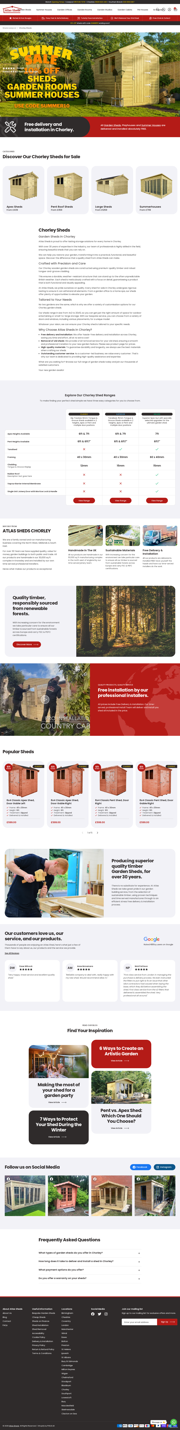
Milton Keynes (68, 1369)
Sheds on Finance (40, 1321)
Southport (67, 1393)
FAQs (5, 1325)
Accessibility (38, 1333)
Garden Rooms (84, 9)
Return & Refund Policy (43, 1349)
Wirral (64, 1333)
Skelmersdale (68, 1409)
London (65, 1325)
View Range (84, 500)
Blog (5, 1317)
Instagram (165, 1167)
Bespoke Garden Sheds (43, 1313)
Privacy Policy (38, 1345)
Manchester (67, 1329)
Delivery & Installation (42, 1341)
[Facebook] (92, 1314)
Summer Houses (44, 9)
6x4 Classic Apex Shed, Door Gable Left (21, 802)
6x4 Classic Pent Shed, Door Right (112, 802)
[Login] (169, 9)
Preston (65, 1345)
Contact (7, 1321)
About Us (7, 1313)
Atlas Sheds (12, 9)
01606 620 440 (101, 2)
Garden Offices (64, 9)
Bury (64, 1401)
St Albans (66, 1357)
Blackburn (66, 1385)
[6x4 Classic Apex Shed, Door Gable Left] (23, 780)
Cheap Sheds (38, 1317)
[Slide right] (97, 833)
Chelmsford (67, 1377)
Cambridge (67, 1365)
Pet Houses (142, 9)
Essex (64, 1337)
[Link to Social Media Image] (25, 1195)
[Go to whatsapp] (173, 1422)
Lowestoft (67, 1397)
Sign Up (164, 1322)
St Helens (66, 1349)
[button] (175, 9)
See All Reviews (12, 953)
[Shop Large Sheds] (112, 185)
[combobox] (157, 9)
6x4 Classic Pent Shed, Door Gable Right (156, 802)
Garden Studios (104, 9)
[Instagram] (106, 1314)
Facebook (142, 1167)
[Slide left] (82, 833)
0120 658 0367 (128, 2)
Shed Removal (39, 1329)
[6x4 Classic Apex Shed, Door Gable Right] (67, 780)
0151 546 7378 (79, 2)
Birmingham (67, 1313)
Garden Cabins (125, 9)
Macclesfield (68, 1405)
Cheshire (66, 1317)
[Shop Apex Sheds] (23, 185)
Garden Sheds (24, 9)
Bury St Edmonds (70, 1361)
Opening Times (58, 2)
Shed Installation (40, 1325)
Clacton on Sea (69, 1413)
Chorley (65, 1389)
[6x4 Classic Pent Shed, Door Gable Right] (156, 780)
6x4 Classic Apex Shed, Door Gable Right (65, 802)
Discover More (24, 644)
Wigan (65, 1373)
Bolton (65, 1341)
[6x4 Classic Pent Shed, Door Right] (112, 780)
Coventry (66, 1321)
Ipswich (65, 1353)
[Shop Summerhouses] (157, 185)
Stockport (66, 1381)
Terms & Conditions (42, 1353)
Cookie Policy (38, 1337)
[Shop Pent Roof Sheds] (68, 185)
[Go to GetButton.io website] (173, 1427)
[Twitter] (99, 1314)
